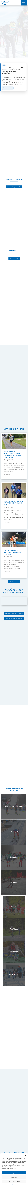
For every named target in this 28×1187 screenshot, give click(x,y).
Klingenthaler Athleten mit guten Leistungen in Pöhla (13, 503)
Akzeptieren (14, 1173)
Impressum (17, 1185)
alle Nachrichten (14, 582)
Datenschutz (11, 1185)
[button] (25, 1155)
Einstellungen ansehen (14, 1181)
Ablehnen (14, 1177)
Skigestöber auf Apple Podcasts (14, 613)
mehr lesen (7, 474)
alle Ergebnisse (14, 258)
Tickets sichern (7, 88)
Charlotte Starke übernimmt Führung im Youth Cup (12, 552)
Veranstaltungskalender (14, 187)
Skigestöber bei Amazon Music (14, 618)
